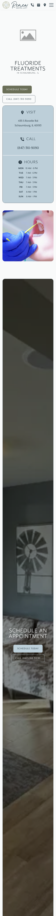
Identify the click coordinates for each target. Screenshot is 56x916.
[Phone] (32, 5)
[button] (51, 5)
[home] (15, 5)
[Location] (45, 5)
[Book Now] (38, 5)
